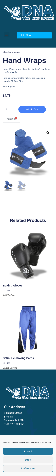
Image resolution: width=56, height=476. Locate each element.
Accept (28, 451)
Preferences (28, 468)
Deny (28, 459)
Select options (10, 368)
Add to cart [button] (9, 295)
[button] (6, 34)
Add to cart (32, 109)
